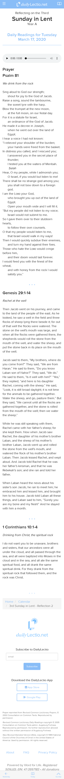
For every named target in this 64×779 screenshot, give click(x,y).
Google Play (33, 697)
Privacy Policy (47, 752)
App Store (33, 687)
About (10, 752)
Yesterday (6, 777)
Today (33, 777)
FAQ (26, 752)
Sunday (58, 777)
